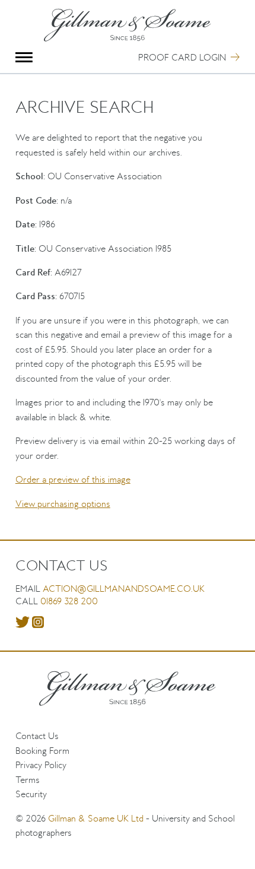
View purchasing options (62, 503)
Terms (27, 779)
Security (31, 794)
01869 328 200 (69, 601)
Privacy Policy (40, 764)
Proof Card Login (182, 57)
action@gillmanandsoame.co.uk (124, 588)
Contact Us (37, 735)
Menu (24, 57)
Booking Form (42, 750)
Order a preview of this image (72, 479)
